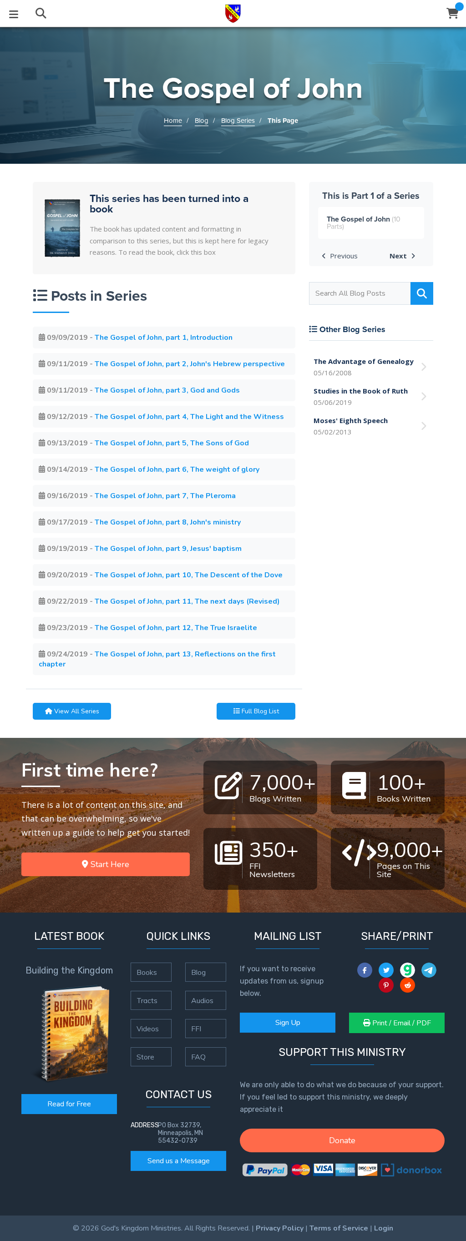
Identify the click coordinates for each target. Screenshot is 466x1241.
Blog (201, 121)
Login (383, 1228)
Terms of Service (338, 1228)
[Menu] (13, 13)
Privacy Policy (280, 1228)
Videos (148, 1028)
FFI (196, 1028)
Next (399, 255)
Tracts (147, 1000)
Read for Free (69, 1104)
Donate (342, 1140)
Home (173, 121)
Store (145, 1056)
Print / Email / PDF (400, 1023)
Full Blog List (259, 711)
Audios (202, 1000)
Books (147, 972)
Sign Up (287, 1023)
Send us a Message (178, 1161)
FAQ (198, 1056)
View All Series (75, 711)
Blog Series (238, 121)
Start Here (108, 864)
